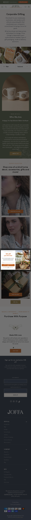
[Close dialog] (29, 250)
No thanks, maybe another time (8, 267)
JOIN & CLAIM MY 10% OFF (8, 265)
